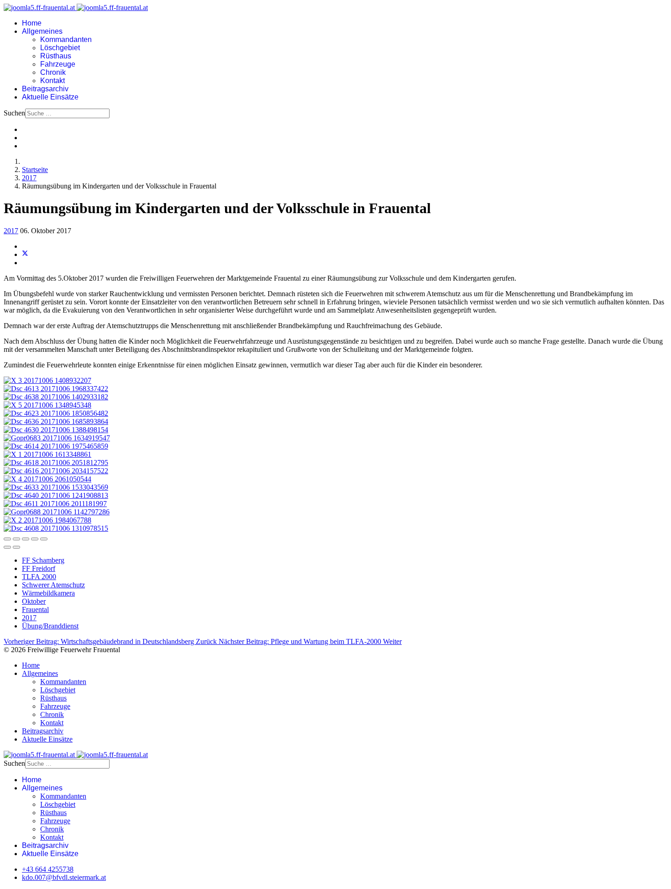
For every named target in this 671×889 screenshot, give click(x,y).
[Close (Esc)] (7, 539)
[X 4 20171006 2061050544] (47, 479)
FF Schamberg (43, 560)
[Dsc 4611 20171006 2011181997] (55, 503)
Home (32, 23)
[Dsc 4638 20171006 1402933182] (56, 397)
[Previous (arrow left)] (7, 547)
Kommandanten (66, 39)
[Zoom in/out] (43, 539)
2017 (11, 231)
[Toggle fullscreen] (34, 539)
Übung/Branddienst (50, 626)
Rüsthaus (55, 56)
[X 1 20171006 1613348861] (47, 454)
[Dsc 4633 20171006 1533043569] (56, 487)
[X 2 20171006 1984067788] (47, 520)
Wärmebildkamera (48, 593)
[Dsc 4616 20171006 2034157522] (56, 471)
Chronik (53, 72)
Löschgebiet (60, 48)
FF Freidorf (38, 568)
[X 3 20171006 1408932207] (47, 380)
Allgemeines (42, 31)
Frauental (35, 609)
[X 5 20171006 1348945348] (47, 405)
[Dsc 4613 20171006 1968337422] (56, 388)
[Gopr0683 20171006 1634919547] (57, 438)
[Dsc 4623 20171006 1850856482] (56, 413)
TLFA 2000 (39, 576)
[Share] (16, 539)
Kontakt (52, 80)
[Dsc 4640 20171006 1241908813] (56, 495)
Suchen (14, 113)
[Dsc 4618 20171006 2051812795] (56, 462)
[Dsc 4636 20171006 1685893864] (56, 421)
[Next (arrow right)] (16, 547)
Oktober (34, 601)
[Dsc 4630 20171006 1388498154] (56, 430)
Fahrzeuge (57, 64)
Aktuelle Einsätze (50, 97)
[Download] (25, 539)
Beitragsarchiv (45, 89)
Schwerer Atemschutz (53, 585)
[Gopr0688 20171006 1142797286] (57, 512)
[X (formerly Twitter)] (25, 254)
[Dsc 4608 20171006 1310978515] (56, 528)
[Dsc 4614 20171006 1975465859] (56, 446)
